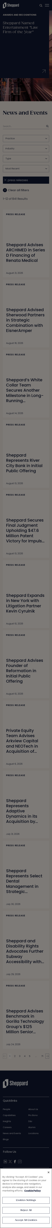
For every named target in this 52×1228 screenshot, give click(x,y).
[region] (26, 1198)
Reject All (26, 1210)
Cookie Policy (32, 1190)
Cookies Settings (26, 1200)
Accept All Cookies (26, 1220)
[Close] (48, 1172)
